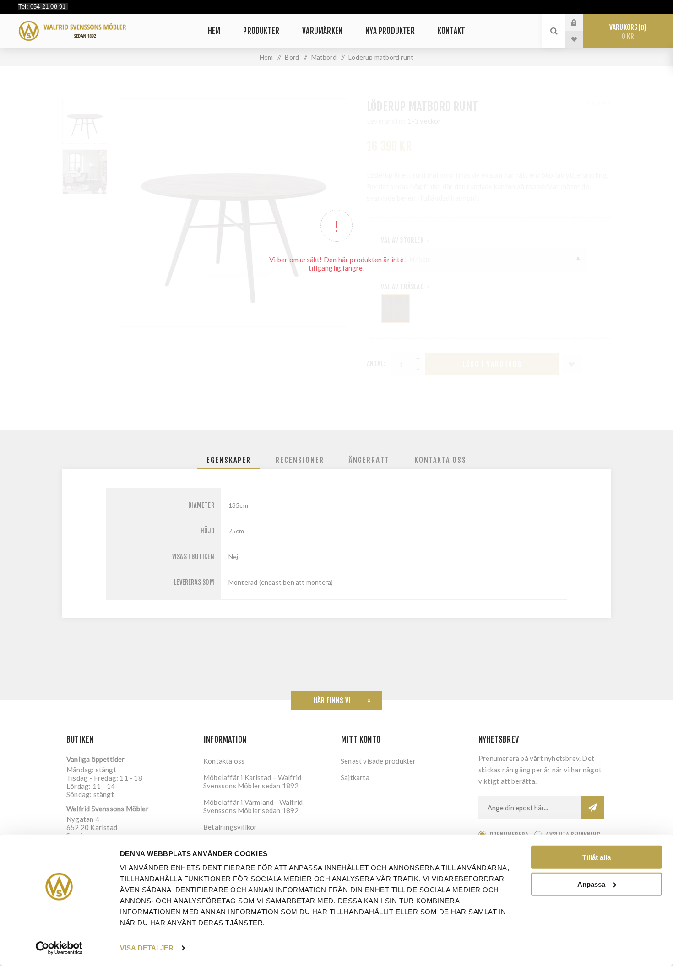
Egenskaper (228, 460)
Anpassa (591, 884)
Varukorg (626, 32)
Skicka (592, 807)
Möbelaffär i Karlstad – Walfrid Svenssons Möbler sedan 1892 (252, 781)
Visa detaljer (147, 948)
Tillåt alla (596, 857)
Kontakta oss (440, 460)
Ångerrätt (369, 460)
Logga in (581, 22)
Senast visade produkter (378, 761)
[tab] (228, 460)
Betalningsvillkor (230, 827)
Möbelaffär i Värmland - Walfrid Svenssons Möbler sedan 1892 (253, 806)
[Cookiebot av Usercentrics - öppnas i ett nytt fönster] (59, 948)
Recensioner (300, 460)
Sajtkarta (355, 777)
